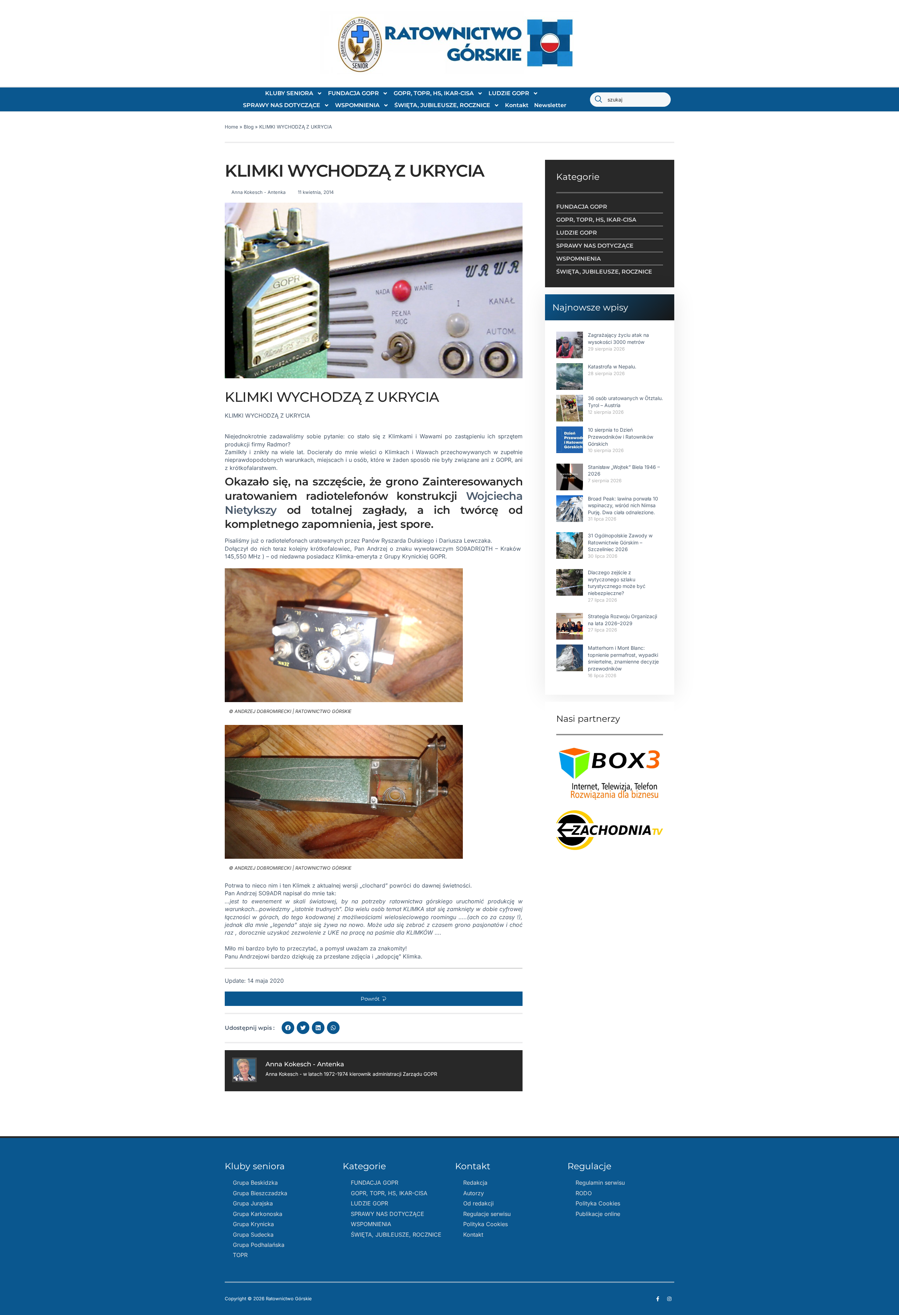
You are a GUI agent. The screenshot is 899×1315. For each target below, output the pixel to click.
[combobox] (630, 99)
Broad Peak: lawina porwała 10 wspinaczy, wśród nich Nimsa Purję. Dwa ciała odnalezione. (623, 505)
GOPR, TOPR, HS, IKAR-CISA (434, 93)
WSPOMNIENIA (357, 105)
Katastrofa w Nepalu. (612, 366)
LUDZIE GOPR (508, 93)
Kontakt (517, 105)
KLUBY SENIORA (289, 93)
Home (231, 127)
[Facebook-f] (658, 1299)
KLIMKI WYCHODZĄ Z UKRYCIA (267, 415)
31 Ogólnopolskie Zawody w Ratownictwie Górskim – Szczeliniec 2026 (620, 542)
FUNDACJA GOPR (353, 93)
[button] (374, 999)
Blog (249, 127)
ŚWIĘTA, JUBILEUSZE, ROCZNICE (442, 105)
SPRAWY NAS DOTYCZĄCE (281, 105)
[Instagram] (669, 1299)
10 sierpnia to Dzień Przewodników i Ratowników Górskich (620, 436)
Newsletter (550, 105)
